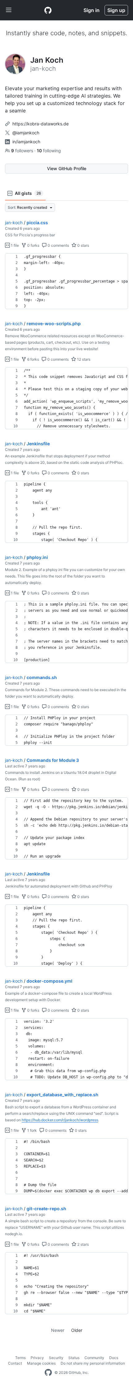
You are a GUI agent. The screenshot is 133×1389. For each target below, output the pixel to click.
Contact (15, 1363)
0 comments (58, 245)
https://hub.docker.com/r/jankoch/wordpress (60, 1120)
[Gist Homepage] (48, 10)
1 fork (31, 1130)
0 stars (82, 245)
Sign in (92, 10)
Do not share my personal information (93, 1363)
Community (94, 1357)
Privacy (37, 1357)
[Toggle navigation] (8, 10)
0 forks (32, 245)
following (49, 150)
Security (56, 1357)
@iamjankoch (25, 132)
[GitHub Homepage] (48, 1373)
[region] (66, 281)
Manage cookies (41, 1363)
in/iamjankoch (26, 141)
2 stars (82, 1244)
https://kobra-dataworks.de (40, 123)
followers (22, 150)
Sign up (116, 10)
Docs (113, 1357)
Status (73, 1357)
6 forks (32, 359)
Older (76, 1330)
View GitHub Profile (66, 168)
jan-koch (14, 222)
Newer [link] (57, 1330)
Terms (20, 1357)
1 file (14, 245)
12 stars (83, 359)
